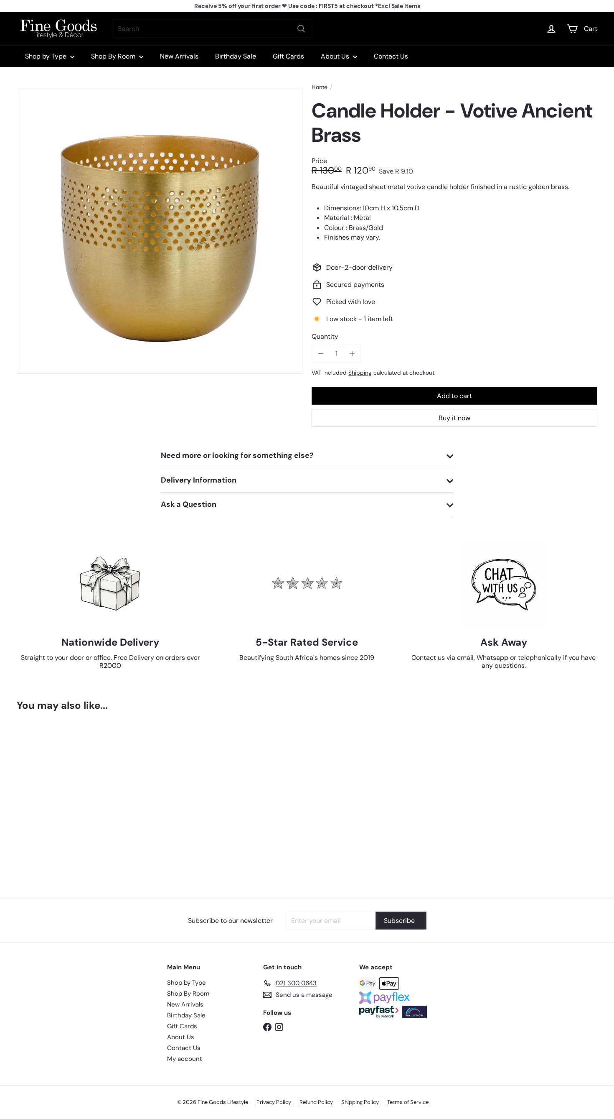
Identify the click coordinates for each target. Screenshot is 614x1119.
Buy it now (454, 418)
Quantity (325, 336)
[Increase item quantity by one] (352, 354)
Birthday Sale (235, 56)
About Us (336, 56)
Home (319, 87)
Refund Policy (316, 1102)
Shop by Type (46, 56)
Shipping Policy (360, 1102)
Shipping (360, 372)
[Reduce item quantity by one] (321, 354)
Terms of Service (408, 1102)
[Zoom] (159, 230)
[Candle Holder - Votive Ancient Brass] (62, 798)
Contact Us (391, 56)
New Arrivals (179, 56)
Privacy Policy (273, 1102)
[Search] (301, 28)
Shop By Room (114, 56)
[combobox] (212, 28)
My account (184, 1059)
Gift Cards (288, 56)
